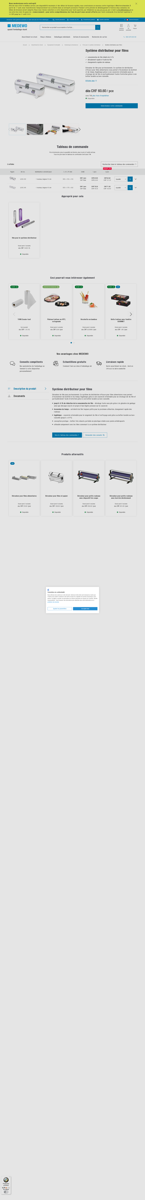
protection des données (53, 602)
